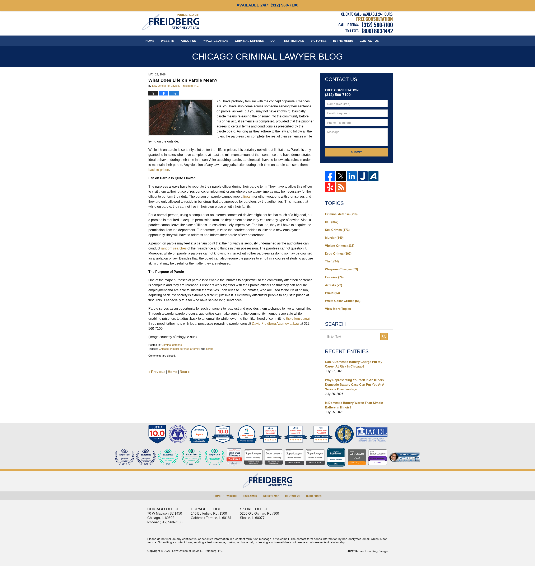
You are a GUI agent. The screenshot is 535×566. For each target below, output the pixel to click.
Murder (334, 237)
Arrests (333, 285)
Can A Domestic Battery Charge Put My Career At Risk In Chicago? (353, 364)
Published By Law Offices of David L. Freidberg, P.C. (366, 23)
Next (185, 372)
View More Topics (338, 308)
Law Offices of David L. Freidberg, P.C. (197, 550)
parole (209, 348)
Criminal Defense (249, 40)
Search (384, 336)
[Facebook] (330, 176)
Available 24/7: (267, 5)
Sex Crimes (337, 229)
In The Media (343, 40)
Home (149, 40)
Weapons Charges (341, 269)
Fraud (332, 293)
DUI (272, 40)
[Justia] (363, 176)
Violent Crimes (339, 245)
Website (167, 40)
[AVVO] (373, 176)
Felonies (334, 277)
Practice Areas (215, 40)
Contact (369, 40)
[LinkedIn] (352, 176)
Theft (332, 261)
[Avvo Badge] (199, 434)
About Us (188, 40)
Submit (356, 152)
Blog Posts (313, 496)
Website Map (271, 496)
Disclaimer (250, 496)
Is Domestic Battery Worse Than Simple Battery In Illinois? (354, 405)
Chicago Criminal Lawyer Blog (170, 22)
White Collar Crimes (342, 301)
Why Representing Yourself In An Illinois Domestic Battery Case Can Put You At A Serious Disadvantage (354, 384)
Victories (318, 40)
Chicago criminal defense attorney (179, 348)
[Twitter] (341, 176)
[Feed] (341, 187)
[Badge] (191, 457)
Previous (156, 372)
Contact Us (292, 496)
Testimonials (293, 40)
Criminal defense (172, 344)
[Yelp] (330, 187)
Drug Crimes (338, 253)
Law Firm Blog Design (367, 551)
